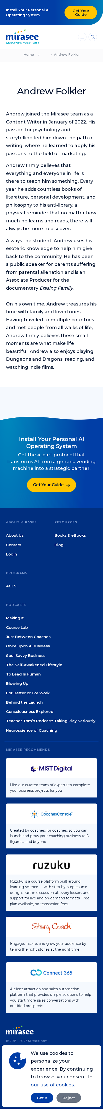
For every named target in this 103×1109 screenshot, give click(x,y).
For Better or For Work (28, 693)
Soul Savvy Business (25, 655)
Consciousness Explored (30, 711)
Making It (15, 618)
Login (11, 554)
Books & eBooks (70, 535)
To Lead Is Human (23, 674)
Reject (68, 1097)
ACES (11, 586)
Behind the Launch (24, 702)
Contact (13, 544)
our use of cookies (52, 1085)
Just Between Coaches (28, 636)
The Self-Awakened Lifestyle (34, 664)
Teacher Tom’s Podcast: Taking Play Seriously (51, 721)
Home (29, 54)
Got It (42, 1097)
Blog (59, 544)
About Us (15, 535)
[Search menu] (92, 37)
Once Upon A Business (28, 646)
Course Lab (17, 627)
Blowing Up (17, 683)
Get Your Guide (80, 12)
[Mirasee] (22, 34)
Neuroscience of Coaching (31, 730)
